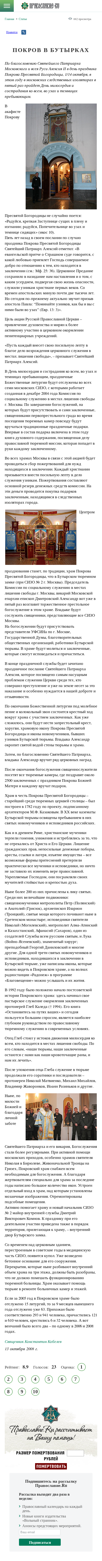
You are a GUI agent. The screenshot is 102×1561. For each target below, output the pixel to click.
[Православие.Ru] (40, 6)
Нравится (12, 32)
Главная (9, 19)
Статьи (23, 19)
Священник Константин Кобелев (33, 1341)
